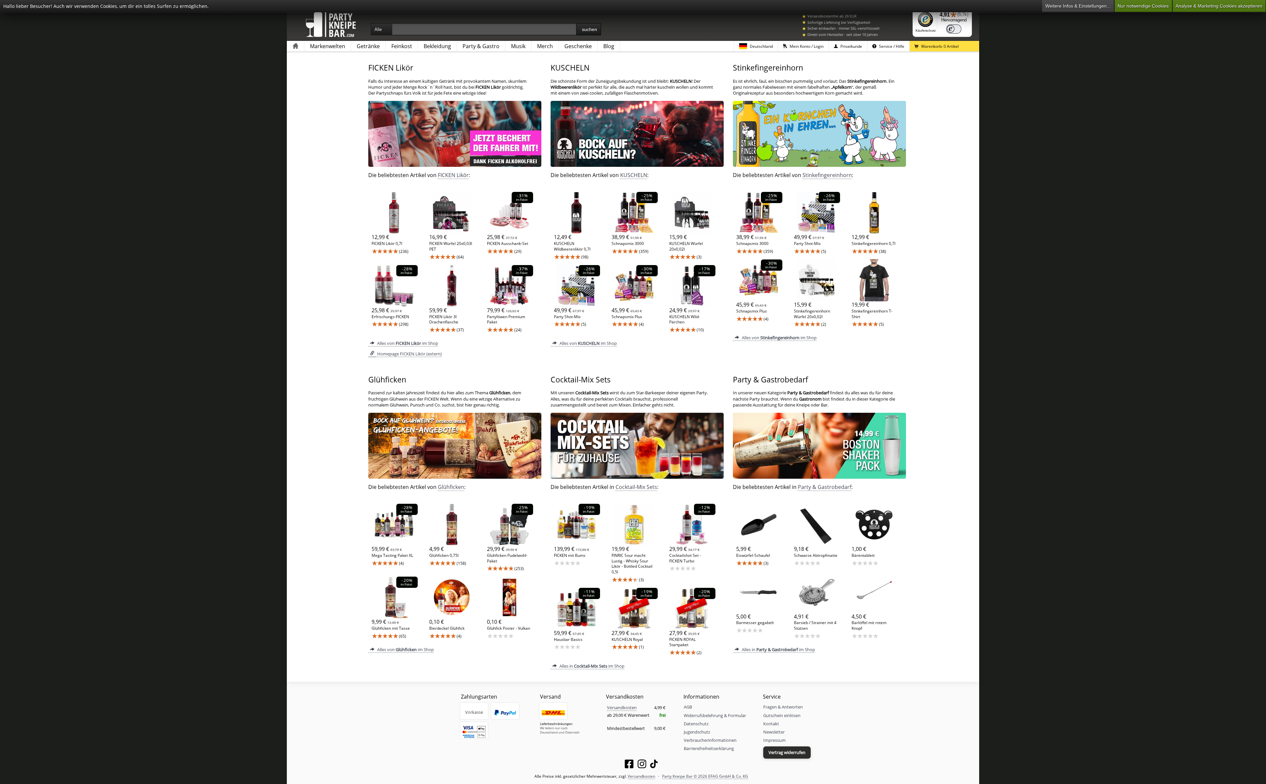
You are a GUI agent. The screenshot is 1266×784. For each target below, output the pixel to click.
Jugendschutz (697, 732)
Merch (545, 46)
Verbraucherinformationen (710, 740)
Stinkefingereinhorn (827, 175)
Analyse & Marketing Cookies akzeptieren (1219, 6)
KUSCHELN (633, 175)
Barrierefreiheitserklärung (709, 748)
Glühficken (451, 487)
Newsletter (774, 732)
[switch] (953, 29)
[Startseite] (295, 46)
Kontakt (771, 724)
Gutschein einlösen (781, 715)
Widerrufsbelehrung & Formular (715, 715)
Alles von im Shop (407, 343)
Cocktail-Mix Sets (636, 487)
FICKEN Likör (453, 175)
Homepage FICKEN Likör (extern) (409, 354)
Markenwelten (327, 46)
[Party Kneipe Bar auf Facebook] (629, 765)
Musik (518, 46)
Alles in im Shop (591, 666)
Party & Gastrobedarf (824, 487)
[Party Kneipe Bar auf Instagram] (642, 765)
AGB (688, 707)
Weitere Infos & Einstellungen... (1078, 6)
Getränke (368, 46)
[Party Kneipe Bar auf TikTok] (654, 765)
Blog (608, 46)
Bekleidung (437, 46)
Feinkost (401, 46)
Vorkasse (474, 712)
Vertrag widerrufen (787, 752)
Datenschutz (696, 724)
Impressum (774, 740)
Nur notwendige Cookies (1143, 6)
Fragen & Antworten (783, 707)
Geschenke (578, 46)
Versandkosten (622, 707)
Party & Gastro (481, 46)
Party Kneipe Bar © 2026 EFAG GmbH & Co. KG (705, 776)
